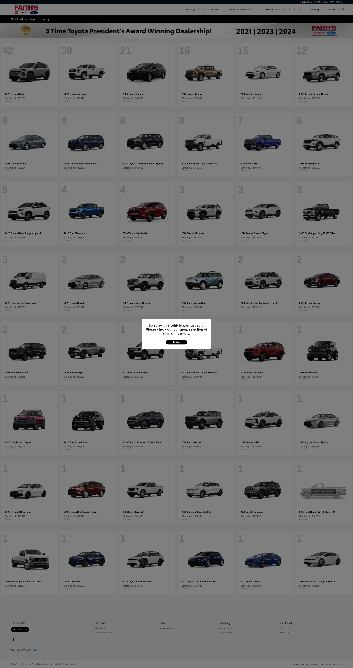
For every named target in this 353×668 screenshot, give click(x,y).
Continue (176, 342)
